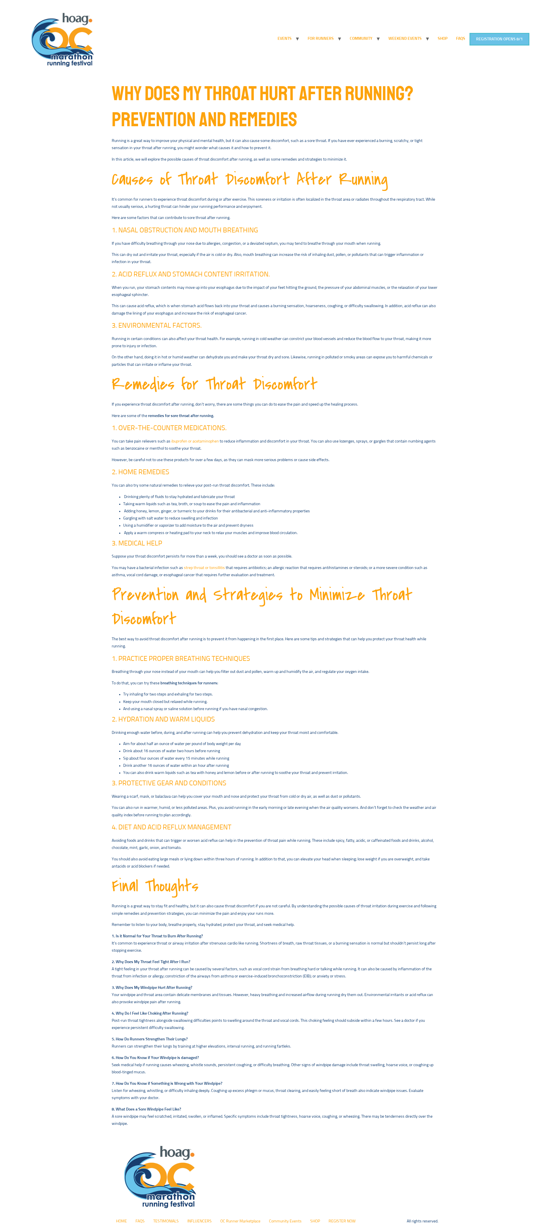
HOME (121, 1221)
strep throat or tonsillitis (204, 568)
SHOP (442, 39)
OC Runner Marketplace (240, 1221)
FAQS (460, 39)
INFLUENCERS (199, 1221)
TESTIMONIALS (166, 1221)
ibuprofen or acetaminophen (195, 441)
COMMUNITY (361, 39)
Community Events (285, 1221)
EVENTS (285, 39)
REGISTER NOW (342, 1221)
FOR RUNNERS (321, 39)
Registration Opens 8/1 (499, 39)
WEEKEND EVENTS (405, 39)
